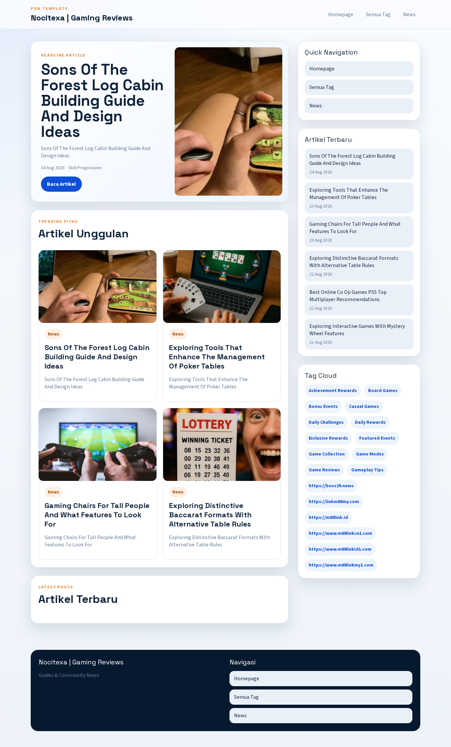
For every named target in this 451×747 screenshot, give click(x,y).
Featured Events (377, 438)
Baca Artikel (61, 184)
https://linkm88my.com (334, 501)
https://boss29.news (331, 486)
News (409, 14)
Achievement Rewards (333, 390)
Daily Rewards (370, 422)
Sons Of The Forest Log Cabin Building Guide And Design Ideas (97, 357)
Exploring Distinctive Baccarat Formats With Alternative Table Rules (210, 515)
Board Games (383, 390)
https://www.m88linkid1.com (340, 549)
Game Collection (327, 454)
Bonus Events (323, 406)
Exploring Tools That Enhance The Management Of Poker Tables (217, 357)
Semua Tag (378, 14)
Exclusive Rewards (328, 438)
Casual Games (364, 406)
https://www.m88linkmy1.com (341, 565)
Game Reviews (324, 470)
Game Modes (370, 454)
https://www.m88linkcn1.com (340, 533)
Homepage (340, 14)
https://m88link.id (328, 517)
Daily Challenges (326, 422)
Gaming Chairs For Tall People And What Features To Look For (97, 515)
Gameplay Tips (367, 470)
